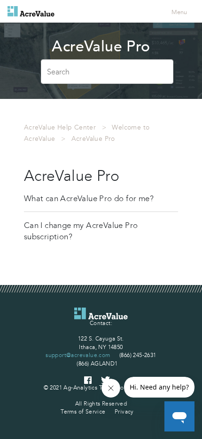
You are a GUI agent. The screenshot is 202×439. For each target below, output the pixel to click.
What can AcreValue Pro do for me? (89, 198)
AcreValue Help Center (60, 127)
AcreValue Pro (93, 139)
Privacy (124, 411)
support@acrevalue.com (78, 355)
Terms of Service (83, 411)
